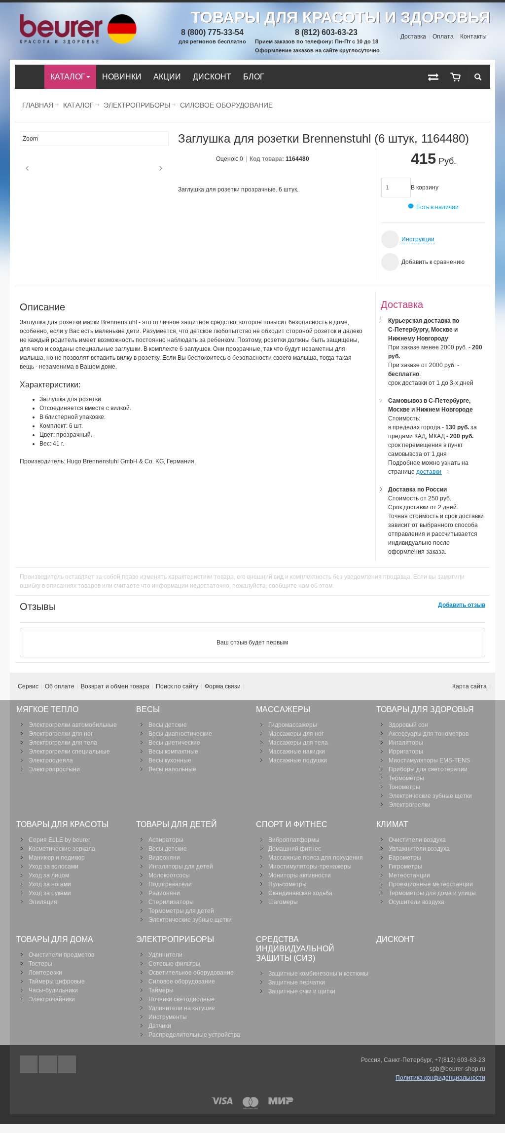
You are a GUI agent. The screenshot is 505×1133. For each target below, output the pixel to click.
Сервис (28, 686)
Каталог (78, 105)
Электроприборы (137, 105)
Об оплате (59, 686)
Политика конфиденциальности (440, 1077)
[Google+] (48, 1064)
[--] (455, 77)
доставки (428, 471)
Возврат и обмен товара (115, 686)
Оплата (443, 36)
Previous (27, 168)
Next (160, 168)
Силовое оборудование (226, 105)
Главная (37, 105)
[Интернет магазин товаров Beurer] (76, 18)
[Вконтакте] (67, 1064)
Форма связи (223, 686)
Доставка (413, 36)
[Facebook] (29, 1064)
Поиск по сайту (177, 686)
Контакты (473, 36)
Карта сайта (469, 686)
